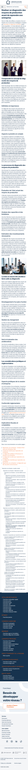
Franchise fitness (7, 675)
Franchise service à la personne (11, 668)
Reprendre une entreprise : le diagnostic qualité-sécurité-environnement (14, 463)
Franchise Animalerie (8, 648)
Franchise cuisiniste (8, 650)
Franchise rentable (6, 732)
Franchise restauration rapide (10, 599)
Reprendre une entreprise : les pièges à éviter (15, 482)
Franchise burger (7, 602)
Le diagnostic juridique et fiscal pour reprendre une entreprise (13, 454)
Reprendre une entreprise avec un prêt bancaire (15, 494)
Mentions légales (17, 763)
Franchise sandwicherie (9, 605)
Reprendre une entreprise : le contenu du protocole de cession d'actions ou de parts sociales (15, 584)
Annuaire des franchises (7, 724)
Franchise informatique (9, 641)
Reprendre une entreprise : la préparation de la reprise (14, 508)
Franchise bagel (7, 608)
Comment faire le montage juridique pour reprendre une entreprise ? (15, 564)
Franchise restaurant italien (10, 612)
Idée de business (6, 730)
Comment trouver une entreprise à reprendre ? (15, 502)
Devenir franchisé (6, 734)
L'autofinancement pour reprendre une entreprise (16, 489)
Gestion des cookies (5, 766)
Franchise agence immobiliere (10, 633)
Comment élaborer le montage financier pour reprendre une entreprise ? (15, 567)
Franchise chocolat (8, 626)
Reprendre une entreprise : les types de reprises (15, 475)
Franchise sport (7, 642)
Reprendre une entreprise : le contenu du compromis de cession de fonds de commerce (15, 581)
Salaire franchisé (5, 736)
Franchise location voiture (9, 661)
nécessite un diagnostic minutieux (12, 24)
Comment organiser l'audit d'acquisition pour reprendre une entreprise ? (14, 537)
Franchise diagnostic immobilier (11, 635)
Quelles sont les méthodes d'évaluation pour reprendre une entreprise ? (14, 549)
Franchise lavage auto (8, 663)
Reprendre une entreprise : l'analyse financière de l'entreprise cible (14, 448)
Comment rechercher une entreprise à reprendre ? (14, 498)
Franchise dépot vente (9, 645)
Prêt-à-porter (6, 655)
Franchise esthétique (8, 679)
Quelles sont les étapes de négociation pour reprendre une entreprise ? (14, 573)
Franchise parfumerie (8, 677)
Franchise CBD (7, 647)
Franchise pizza (7, 601)
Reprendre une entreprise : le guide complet (11, 468)
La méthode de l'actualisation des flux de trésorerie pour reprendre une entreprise (16, 554)
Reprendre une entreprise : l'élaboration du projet (13, 470)
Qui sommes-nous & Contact (20, 758)
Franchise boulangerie (8, 623)
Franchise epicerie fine (9, 625)
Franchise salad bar (8, 610)
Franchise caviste (7, 628)
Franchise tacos (7, 607)
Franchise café (7, 604)
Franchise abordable (6, 738)
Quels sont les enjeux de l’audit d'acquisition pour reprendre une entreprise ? (15, 543)
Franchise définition (6, 720)
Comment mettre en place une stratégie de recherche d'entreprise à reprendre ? (15, 501)
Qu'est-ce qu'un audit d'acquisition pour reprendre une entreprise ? (14, 540)
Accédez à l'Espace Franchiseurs (12, 706)
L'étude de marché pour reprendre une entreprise (16, 521)
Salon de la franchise (6, 722)
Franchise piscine (7, 617)
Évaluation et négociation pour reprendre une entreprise (14, 535)
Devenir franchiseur (6, 725)
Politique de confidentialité (6, 763)
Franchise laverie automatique (11, 644)
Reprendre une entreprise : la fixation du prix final (15, 559)
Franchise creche (7, 670)
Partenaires (4, 718)
